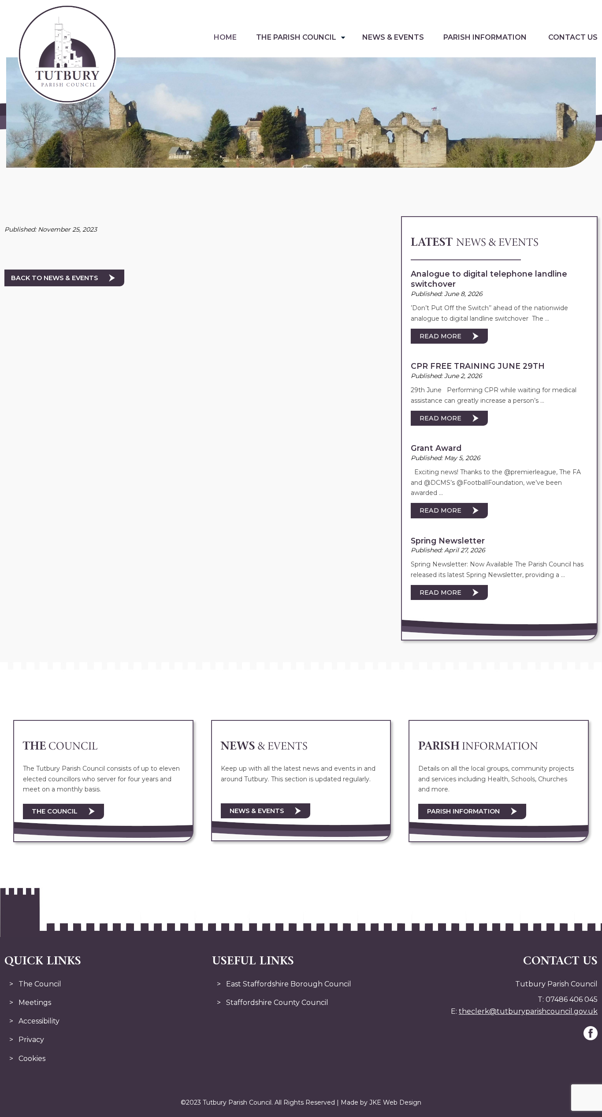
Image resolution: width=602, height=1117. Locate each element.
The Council (55, 811)
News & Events (393, 37)
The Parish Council (296, 37)
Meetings (35, 1002)
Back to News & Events (54, 278)
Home (225, 37)
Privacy (31, 1039)
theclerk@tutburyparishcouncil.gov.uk (528, 1011)
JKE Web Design (395, 1102)
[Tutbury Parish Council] (67, 101)
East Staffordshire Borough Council (288, 984)
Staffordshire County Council (277, 1002)
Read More (440, 336)
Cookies (32, 1058)
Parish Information (485, 37)
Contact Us (573, 37)
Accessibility (39, 1021)
